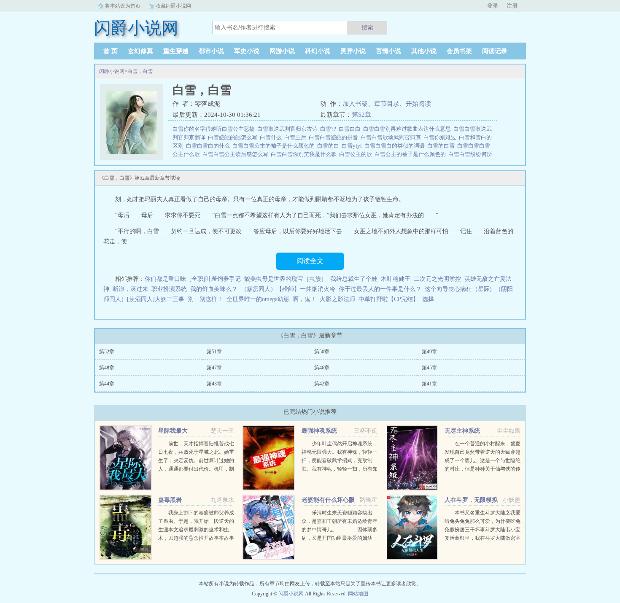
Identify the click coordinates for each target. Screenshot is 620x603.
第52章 (361, 114)
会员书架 (459, 51)
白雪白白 (351, 129)
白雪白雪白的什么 (209, 146)
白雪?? (329, 129)
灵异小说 (353, 51)
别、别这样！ (205, 299)
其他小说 (424, 51)
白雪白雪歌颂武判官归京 (392, 137)
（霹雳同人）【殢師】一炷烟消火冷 (288, 289)
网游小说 (282, 51)
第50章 (321, 352)
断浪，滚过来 (130, 289)
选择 (428, 299)
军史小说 (246, 51)
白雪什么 (272, 137)
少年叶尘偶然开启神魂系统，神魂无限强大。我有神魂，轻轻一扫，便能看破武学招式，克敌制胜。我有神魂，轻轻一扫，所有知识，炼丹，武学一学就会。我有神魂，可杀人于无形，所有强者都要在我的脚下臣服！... (339, 469)
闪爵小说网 (111, 71)
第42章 (321, 384)
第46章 (321, 368)
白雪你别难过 (441, 137)
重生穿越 (176, 51)
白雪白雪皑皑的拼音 (335, 137)
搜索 (367, 27)
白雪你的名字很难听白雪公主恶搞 (215, 129)
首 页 (110, 51)
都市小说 (211, 51)
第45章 (429, 368)
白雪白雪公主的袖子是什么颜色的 (274, 146)
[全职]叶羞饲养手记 (215, 279)
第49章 (429, 352)
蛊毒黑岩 (170, 500)
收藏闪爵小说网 (173, 6)
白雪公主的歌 (357, 154)
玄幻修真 (140, 51)
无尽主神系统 (462, 431)
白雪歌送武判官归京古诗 (288, 129)
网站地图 (358, 594)
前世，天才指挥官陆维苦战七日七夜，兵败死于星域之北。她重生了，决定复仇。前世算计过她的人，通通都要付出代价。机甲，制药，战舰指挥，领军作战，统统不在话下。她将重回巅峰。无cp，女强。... (196, 469)
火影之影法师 (337, 299)
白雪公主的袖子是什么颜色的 (411, 154)
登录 (492, 6)
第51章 (214, 352)
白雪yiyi (353, 146)
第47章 (214, 368)
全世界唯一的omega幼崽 (257, 299)
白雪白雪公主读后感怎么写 (236, 154)
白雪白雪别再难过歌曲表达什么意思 (408, 129)
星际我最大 (173, 431)
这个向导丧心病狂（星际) (458, 289)
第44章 (106, 384)
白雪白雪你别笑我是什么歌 (305, 154)
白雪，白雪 (140, 71)
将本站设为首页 (122, 6)
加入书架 (355, 103)
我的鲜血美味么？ (213, 289)
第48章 (106, 368)
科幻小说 (317, 51)
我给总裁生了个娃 (353, 279)
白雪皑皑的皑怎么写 (234, 137)
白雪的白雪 (442, 146)
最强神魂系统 (319, 431)
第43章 (214, 384)
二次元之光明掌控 (437, 279)
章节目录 (386, 103)
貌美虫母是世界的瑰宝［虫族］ (285, 279)
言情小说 (388, 51)
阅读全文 (310, 260)
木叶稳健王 (395, 279)
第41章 (429, 384)
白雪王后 (296, 137)
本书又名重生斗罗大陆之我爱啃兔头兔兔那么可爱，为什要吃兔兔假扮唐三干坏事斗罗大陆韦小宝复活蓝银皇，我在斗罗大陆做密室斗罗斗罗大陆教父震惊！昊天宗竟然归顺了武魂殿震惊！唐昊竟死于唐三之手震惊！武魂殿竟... (482, 538)
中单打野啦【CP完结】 (389, 299)
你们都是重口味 (165, 279)
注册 (512, 6)
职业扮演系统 (169, 289)
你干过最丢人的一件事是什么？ (380, 289)
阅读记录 (494, 51)
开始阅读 (418, 103)
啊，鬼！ (304, 299)
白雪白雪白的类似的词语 (395, 146)
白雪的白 (329, 146)
